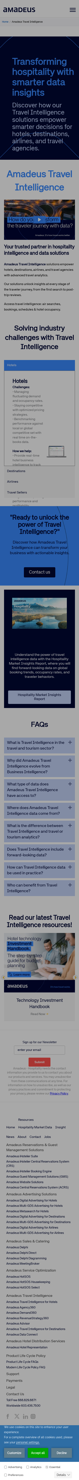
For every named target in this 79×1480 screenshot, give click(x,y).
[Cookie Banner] (39, 1452)
